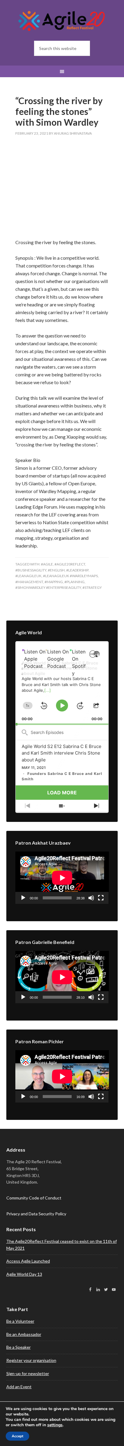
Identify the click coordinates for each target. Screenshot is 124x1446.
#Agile (47, 564)
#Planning (74, 582)
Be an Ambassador (23, 1334)
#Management (29, 582)
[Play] (23, 898)
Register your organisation (31, 1360)
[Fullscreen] (101, 898)
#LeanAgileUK (28, 576)
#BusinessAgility (30, 570)
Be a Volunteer (20, 1321)
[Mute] (91, 898)
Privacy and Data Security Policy (36, 1213)
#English (56, 570)
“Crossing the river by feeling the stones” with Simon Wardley (59, 111)
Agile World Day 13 (24, 1274)
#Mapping (54, 582)
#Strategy (92, 587)
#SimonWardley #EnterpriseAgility (48, 587)
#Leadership (77, 570)
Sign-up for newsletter (27, 1373)
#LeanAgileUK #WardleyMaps (70, 576)
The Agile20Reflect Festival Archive (62, 21)
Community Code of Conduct (33, 1197)
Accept (17, 1436)
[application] (62, 683)
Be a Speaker (18, 1347)
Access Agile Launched (28, 1260)
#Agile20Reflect (69, 564)
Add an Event (19, 1386)
